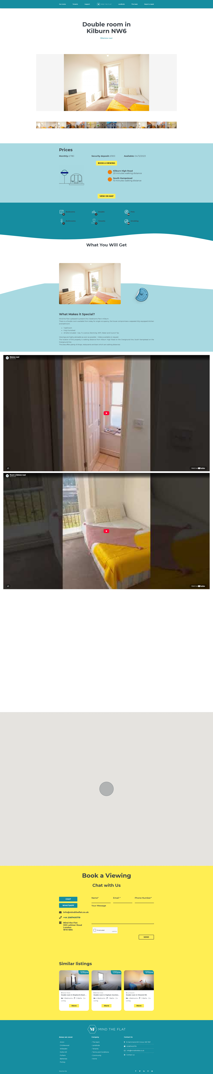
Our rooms (62, 4)
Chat (68, 899)
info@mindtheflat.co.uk (135, 1051)
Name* (95, 898)
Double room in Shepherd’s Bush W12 (74, 995)
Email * (116, 898)
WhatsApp (68, 905)
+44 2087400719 (71, 917)
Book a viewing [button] (106, 163)
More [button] (74, 1006)
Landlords (121, 4)
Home (94, 1059)
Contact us (130, 1055)
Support (87, 4)
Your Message (99, 906)
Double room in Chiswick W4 (136, 995)
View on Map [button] (106, 196)
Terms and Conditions (100, 1052)
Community (96, 1055)
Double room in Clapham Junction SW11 (106, 995)
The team (134, 4)
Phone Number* (143, 898)
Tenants (75, 4)
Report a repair (149, 4)
